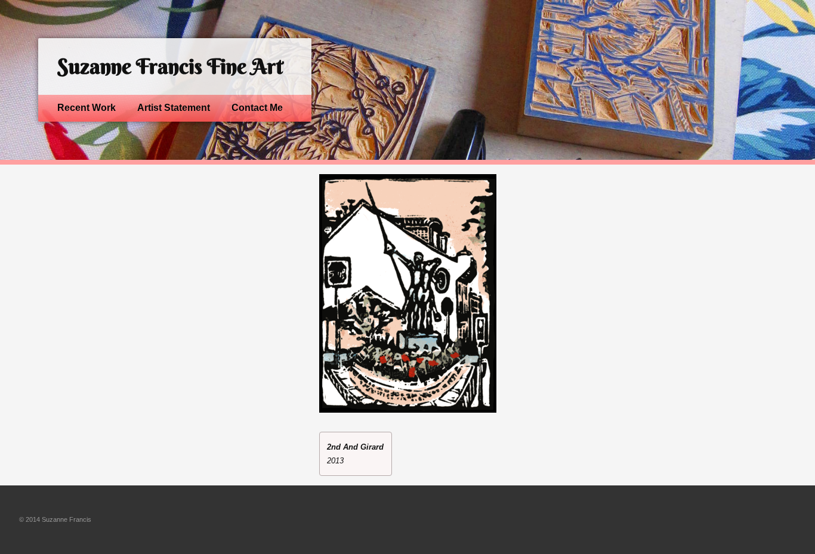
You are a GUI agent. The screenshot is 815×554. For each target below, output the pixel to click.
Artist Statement (173, 108)
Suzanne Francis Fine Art (170, 66)
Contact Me (257, 108)
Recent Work (86, 108)
